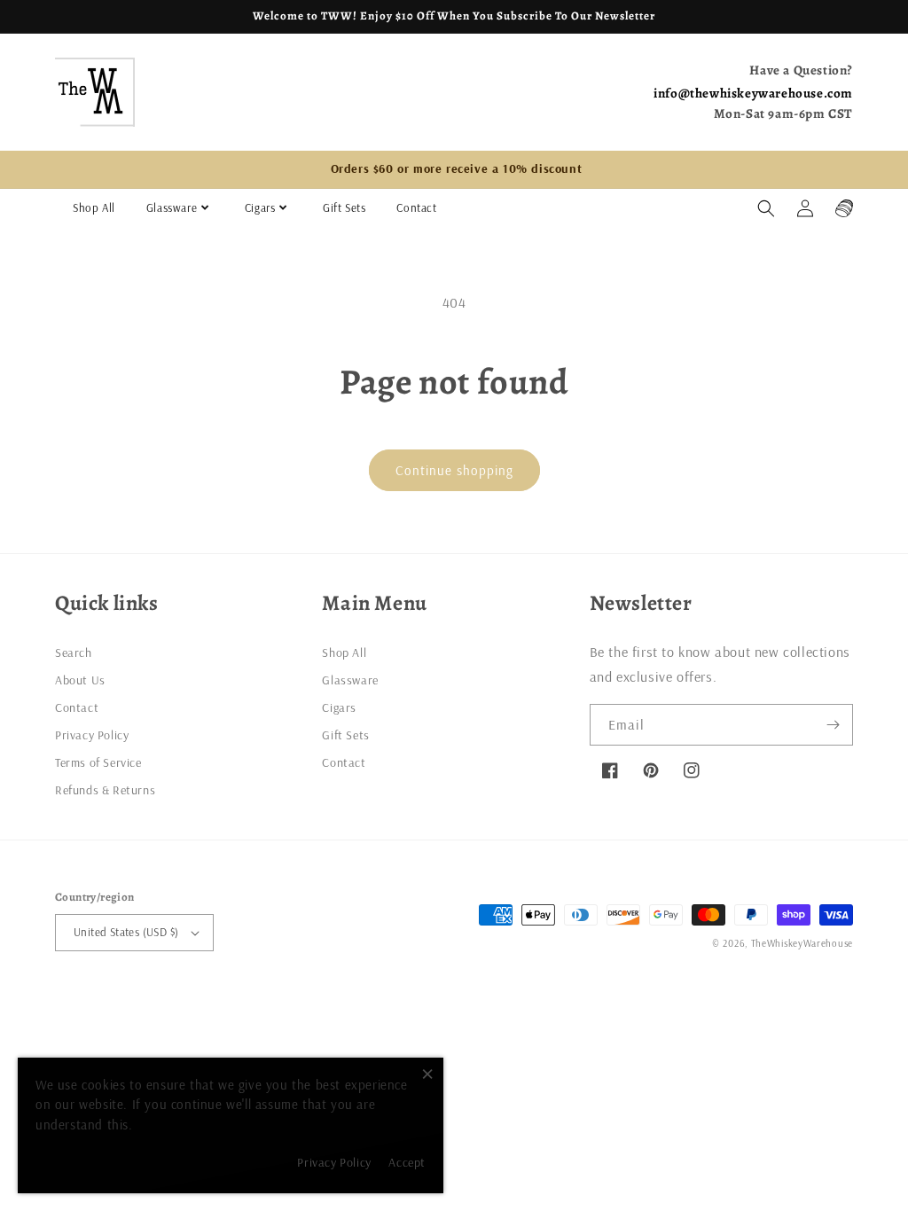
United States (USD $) (126, 932)
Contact (416, 207)
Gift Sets (344, 207)
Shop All (94, 207)
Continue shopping (454, 470)
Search (73, 652)
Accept (407, 1162)
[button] (766, 208)
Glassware (171, 207)
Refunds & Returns (105, 790)
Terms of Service (98, 762)
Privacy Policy (92, 735)
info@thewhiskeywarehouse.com (753, 93)
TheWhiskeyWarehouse (802, 943)
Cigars (260, 207)
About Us (80, 680)
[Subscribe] (832, 725)
